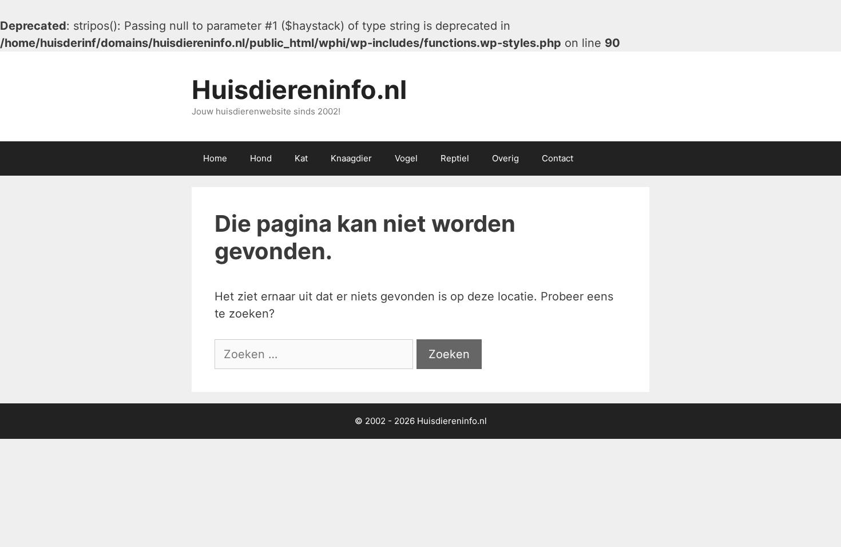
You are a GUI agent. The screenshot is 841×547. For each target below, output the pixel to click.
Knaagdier (351, 158)
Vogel (406, 158)
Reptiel (455, 158)
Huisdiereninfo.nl (299, 89)
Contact (557, 158)
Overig (505, 158)
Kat (301, 158)
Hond (261, 158)
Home (215, 158)
